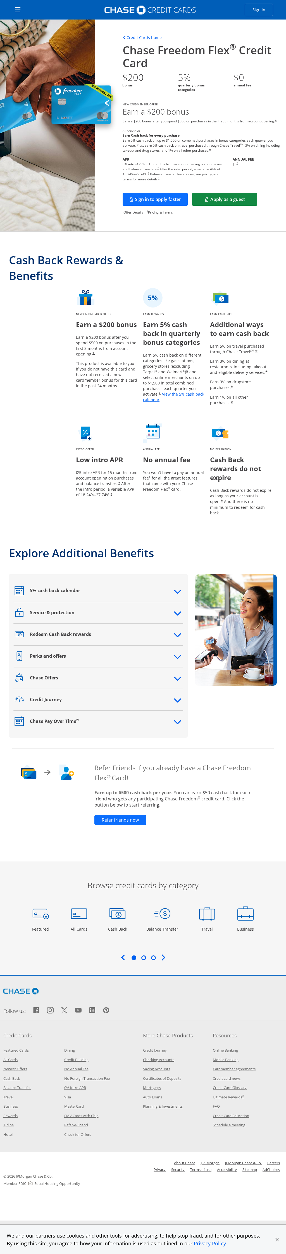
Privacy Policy (210, 1243)
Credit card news (226, 1078)
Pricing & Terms (160, 212)
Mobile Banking (226, 1059)
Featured (41, 929)
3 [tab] (153, 958)
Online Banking (225, 1050)
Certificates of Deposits (162, 1078)
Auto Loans (152, 1097)
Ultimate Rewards (228, 1097)
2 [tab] (143, 958)
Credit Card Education (231, 1115)
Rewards (10, 1115)
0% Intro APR (75, 1087)
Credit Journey (155, 1050)
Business (246, 929)
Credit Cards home (144, 37)
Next (163, 957)
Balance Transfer (162, 929)
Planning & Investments (163, 1106)
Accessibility (227, 1169)
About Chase (184, 1162)
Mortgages (152, 1087)
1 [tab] (134, 958)
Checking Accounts (158, 1059)
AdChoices (271, 1169)
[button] (277, 1239)
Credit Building (76, 1059)
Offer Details (133, 212)
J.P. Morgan (210, 1162)
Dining (69, 1050)
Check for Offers (77, 1134)
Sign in (262, 9)
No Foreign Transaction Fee (87, 1078)
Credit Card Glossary (230, 1087)
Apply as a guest (233, 201)
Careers (273, 1162)
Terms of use (200, 1169)
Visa (67, 1097)
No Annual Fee (76, 1068)
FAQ (216, 1106)
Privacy (160, 1169)
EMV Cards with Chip (81, 1115)
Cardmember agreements (234, 1068)
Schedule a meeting (229, 1124)
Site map (249, 1169)
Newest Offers (15, 1068)
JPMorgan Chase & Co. (243, 1162)
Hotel (8, 1134)
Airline (8, 1124)
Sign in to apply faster (161, 201)
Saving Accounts (156, 1068)
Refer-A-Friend (76, 1124)
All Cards (80, 929)
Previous (123, 957)
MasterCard (74, 1106)
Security (178, 1169)
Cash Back (117, 929)
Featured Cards (16, 1050)
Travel (209, 929)
